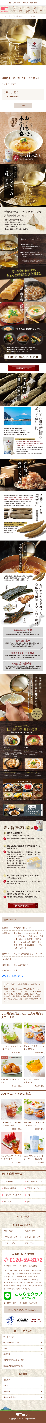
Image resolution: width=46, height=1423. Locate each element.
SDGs (5, 1386)
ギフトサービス (9, 1243)
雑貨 (29, 1202)
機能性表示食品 (10, 1188)
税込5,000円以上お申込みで (23, 3)
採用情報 (6, 1392)
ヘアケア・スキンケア (12, 1195)
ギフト (29, 1195)
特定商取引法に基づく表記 (13, 1360)
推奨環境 (6, 1354)
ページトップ (23, 1215)
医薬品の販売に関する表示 (13, 1366)
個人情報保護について (12, 1343)
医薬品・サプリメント (35, 1188)
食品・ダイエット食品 (35, 1182)
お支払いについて (10, 1237)
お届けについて (31, 1231)
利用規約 (6, 1348)
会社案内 (6, 1380)
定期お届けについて (32, 1237)
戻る (23, 105)
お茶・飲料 (8, 1182)
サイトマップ (8, 1337)
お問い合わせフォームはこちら (23, 1309)
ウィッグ (7, 1202)
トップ (3, 16)
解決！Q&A (29, 1243)
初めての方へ (8, 1231)
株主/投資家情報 (9, 1397)
